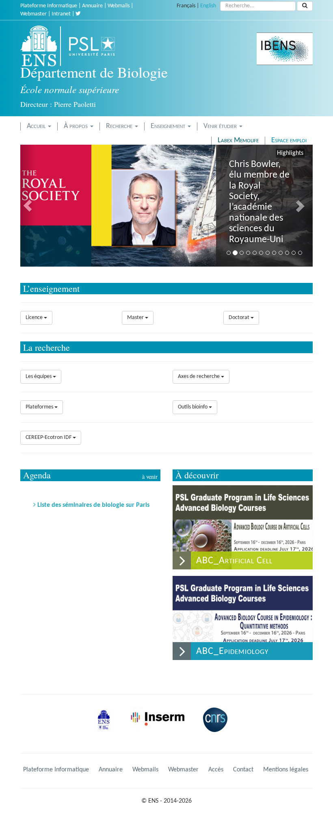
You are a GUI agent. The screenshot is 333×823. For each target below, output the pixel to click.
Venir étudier (220, 126)
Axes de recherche (199, 376)
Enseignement (169, 126)
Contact (243, 770)
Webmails (119, 6)
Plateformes (40, 407)
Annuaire (92, 6)
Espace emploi (289, 140)
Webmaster (33, 14)
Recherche (120, 126)
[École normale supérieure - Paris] (106, 726)
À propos (76, 126)
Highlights (290, 153)
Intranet (61, 14)
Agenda (37, 475)
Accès (215, 770)
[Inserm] (160, 726)
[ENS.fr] (41, 46)
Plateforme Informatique (48, 6)
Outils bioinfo (193, 407)
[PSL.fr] (99, 46)
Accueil (37, 126)
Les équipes (39, 376)
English (208, 6)
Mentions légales (285, 770)
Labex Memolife (238, 140)
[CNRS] (217, 726)
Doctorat (240, 318)
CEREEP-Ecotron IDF (49, 437)
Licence (35, 318)
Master (136, 318)
